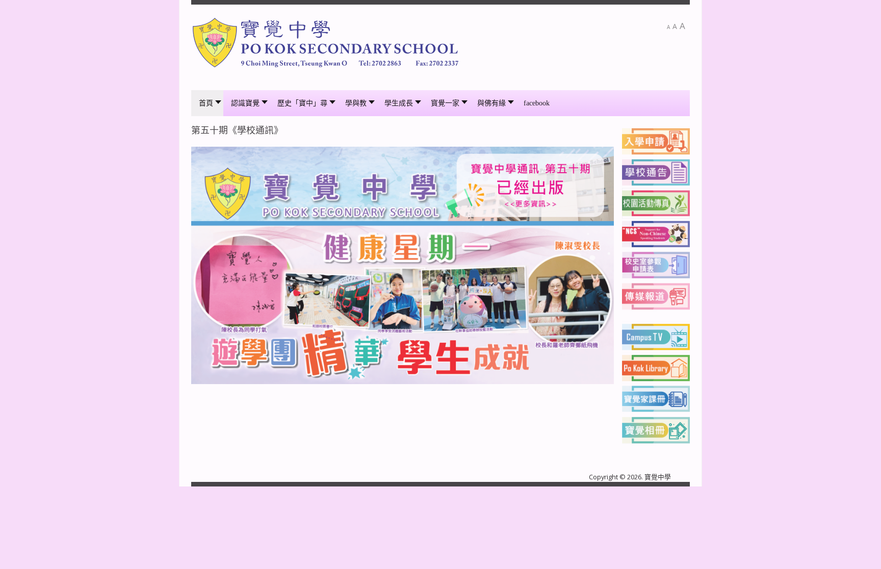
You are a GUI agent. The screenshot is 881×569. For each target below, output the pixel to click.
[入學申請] (656, 140)
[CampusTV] (656, 336)
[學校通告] (656, 171)
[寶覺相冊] (656, 428)
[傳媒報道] (656, 295)
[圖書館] (656, 367)
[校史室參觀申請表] (656, 264)
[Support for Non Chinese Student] (656, 233)
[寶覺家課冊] (656, 397)
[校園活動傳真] (656, 202)
